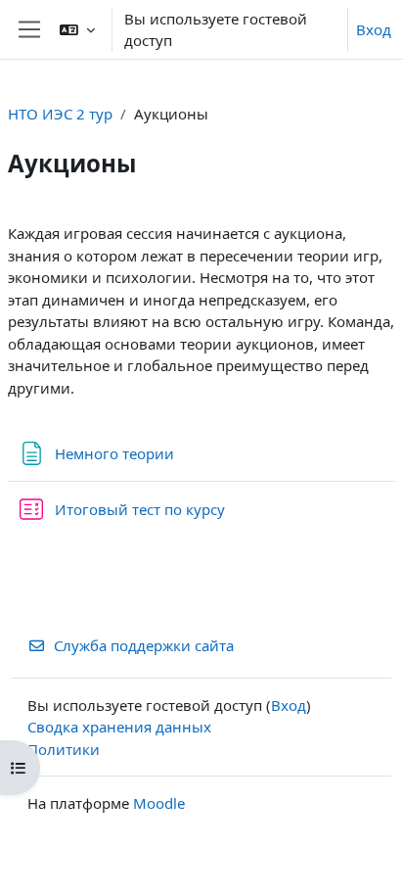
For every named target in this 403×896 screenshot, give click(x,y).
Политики (63, 749)
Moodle (159, 803)
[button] (77, 29)
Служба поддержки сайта (144, 645)
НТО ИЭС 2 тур (60, 113)
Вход (373, 29)
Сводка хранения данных (119, 726)
